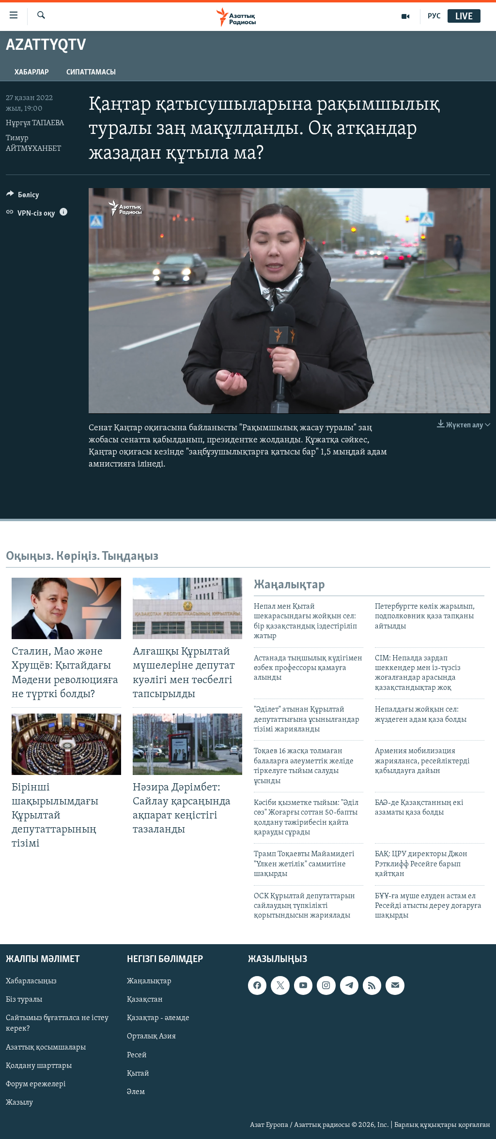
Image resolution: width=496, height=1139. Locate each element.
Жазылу (19, 1102)
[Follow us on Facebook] (257, 985)
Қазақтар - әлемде (158, 1018)
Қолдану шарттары (39, 1065)
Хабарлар (32, 72)
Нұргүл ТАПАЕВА (35, 123)
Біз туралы (24, 1000)
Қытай (138, 1073)
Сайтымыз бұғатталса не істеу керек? (57, 1023)
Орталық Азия (151, 1036)
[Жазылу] (395, 985)
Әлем (136, 1091)
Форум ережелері (36, 1084)
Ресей (137, 1055)
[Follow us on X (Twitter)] (280, 985)
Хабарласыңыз (31, 981)
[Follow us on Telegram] (349, 985)
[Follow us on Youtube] (303, 985)
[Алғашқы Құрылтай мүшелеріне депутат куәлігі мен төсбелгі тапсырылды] (187, 608)
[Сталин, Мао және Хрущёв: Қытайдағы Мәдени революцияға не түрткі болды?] (66, 608)
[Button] (22, 197)
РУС (434, 16)
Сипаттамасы (91, 72)
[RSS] (372, 985)
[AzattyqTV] (405, 16)
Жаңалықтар (149, 981)
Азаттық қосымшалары (46, 1047)
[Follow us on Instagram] (326, 985)
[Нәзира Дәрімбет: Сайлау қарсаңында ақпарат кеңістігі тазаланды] (187, 744)
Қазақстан (145, 1000)
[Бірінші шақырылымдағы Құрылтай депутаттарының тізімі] (66, 744)
